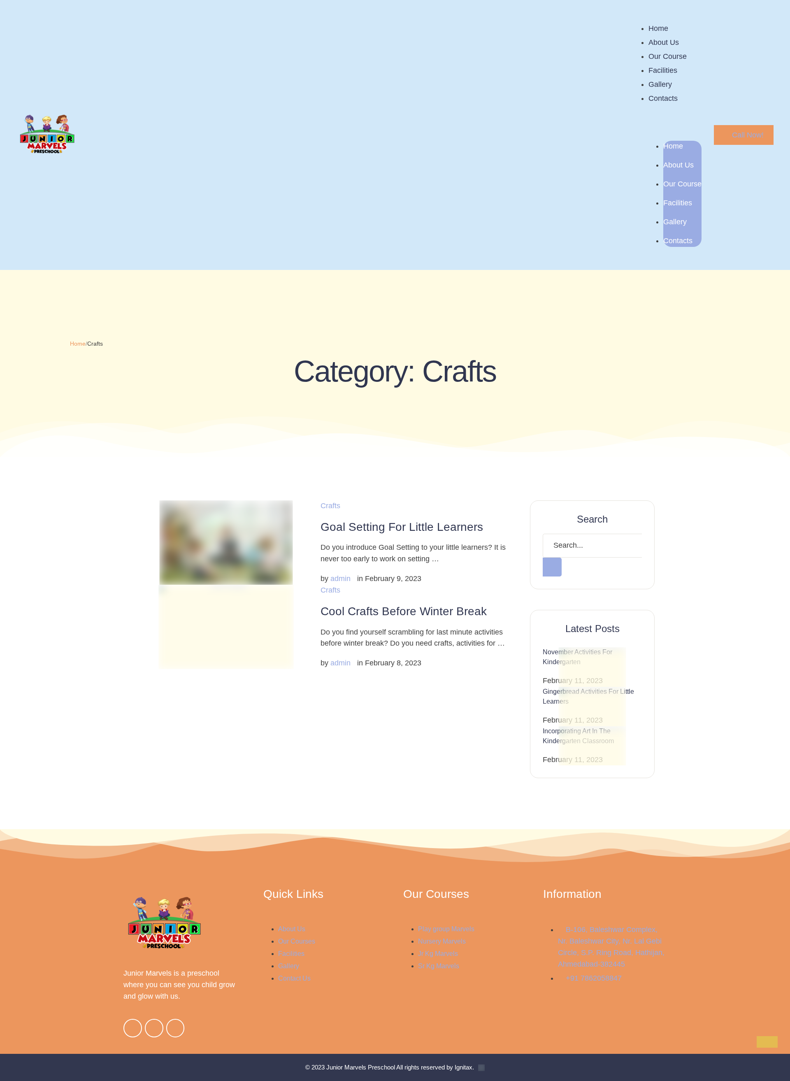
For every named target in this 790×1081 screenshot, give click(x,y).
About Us (663, 42)
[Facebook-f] (132, 1028)
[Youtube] (175, 1028)
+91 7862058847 (594, 978)
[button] (744, 135)
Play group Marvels (446, 928)
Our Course (667, 56)
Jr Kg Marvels (438, 953)
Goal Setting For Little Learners (402, 527)
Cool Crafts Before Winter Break (404, 611)
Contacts (663, 98)
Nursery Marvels (442, 941)
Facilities (662, 70)
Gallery (660, 84)
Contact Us (294, 978)
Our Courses (296, 941)
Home (658, 28)
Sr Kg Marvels (438, 965)
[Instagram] (154, 1028)
